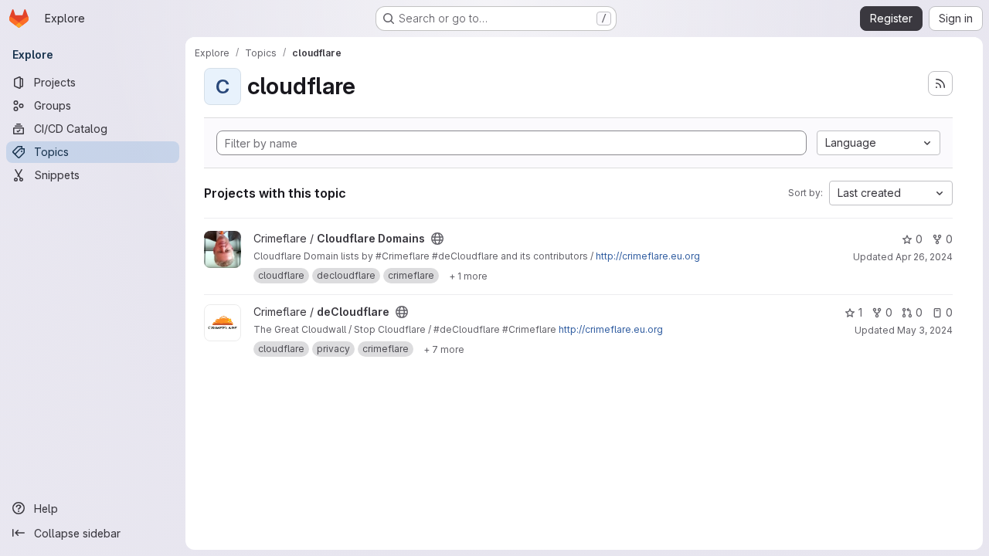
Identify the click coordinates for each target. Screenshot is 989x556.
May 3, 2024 (925, 330)
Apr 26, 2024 (924, 257)
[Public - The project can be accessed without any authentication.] (437, 238)
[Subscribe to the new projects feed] (940, 83)
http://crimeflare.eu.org (648, 256)
